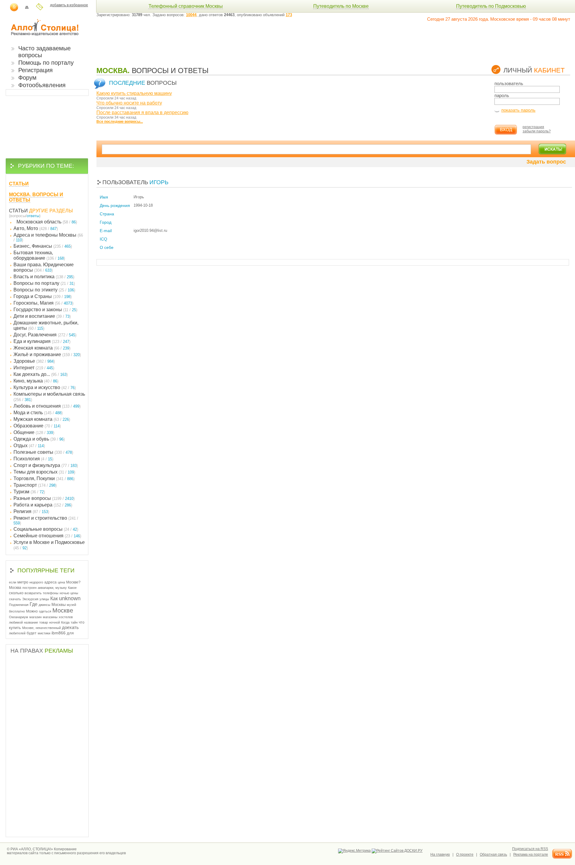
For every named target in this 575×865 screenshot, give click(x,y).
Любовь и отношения (47, 406)
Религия (31, 511)
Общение (33, 432)
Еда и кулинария (41, 341)
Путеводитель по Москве (341, 6)
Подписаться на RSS (530, 849)
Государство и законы (45, 309)
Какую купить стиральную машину (134, 93)
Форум (27, 77)
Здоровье (34, 361)
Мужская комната (41, 419)
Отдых (29, 445)
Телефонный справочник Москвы (186, 6)
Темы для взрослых (44, 471)
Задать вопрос (546, 162)
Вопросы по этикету (44, 289)
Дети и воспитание (42, 316)
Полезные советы (43, 452)
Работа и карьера (42, 504)
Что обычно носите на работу (129, 102)
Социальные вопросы (45, 529)
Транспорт (35, 485)
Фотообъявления (42, 85)
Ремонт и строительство (45, 520)
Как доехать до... (40, 374)
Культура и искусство (44, 387)
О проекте (464, 854)
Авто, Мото (35, 228)
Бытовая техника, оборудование (39, 255)
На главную (440, 854)
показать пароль (518, 110)
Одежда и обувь (39, 438)
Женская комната (41, 347)
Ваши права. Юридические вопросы (43, 267)
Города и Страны (42, 296)
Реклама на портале (530, 854)
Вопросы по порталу (44, 283)
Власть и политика (43, 276)
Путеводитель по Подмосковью (491, 6)
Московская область (46, 221)
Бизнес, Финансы (42, 246)
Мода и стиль (38, 412)
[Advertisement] (205, 39)
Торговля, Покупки (44, 478)
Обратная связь (493, 854)
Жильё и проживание (47, 354)
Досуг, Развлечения (44, 334)
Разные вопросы (44, 498)
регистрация (533, 127)
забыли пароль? (537, 131)
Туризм (29, 491)
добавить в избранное (69, 5)
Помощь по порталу (46, 62)
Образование (37, 425)
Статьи (18, 210)
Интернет (33, 367)
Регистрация (35, 70)
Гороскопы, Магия (43, 303)
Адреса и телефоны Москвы (48, 237)
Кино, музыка (35, 380)
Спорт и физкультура (45, 465)
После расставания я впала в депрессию (142, 112)
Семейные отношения (47, 535)
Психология (33, 458)
